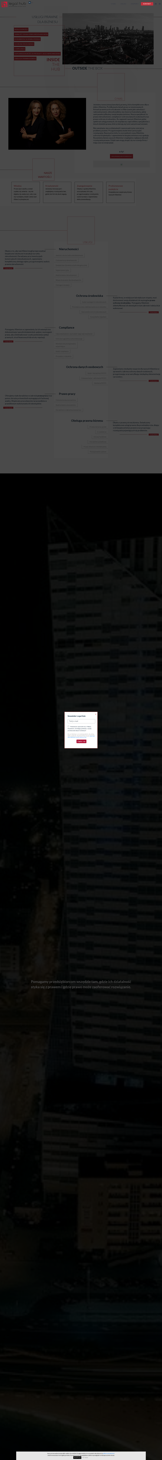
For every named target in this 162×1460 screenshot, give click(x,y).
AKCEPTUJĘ (77, 1457)
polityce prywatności (109, 1453)
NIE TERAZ (85, 1457)
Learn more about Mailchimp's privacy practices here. (81, 737)
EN (32, 2)
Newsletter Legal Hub (77, 716)
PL (30, 2)
